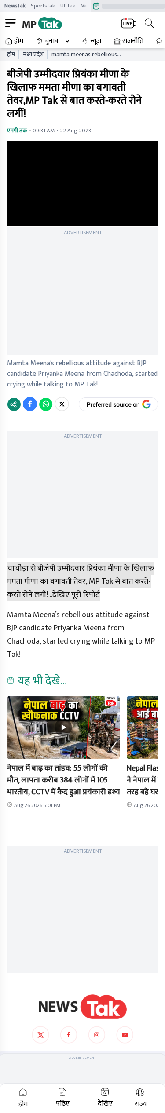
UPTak (67, 6)
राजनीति (132, 41)
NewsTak (15, 6)
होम (18, 41)
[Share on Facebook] (30, 404)
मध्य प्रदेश (33, 54)
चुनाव (51, 41)
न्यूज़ (95, 41)
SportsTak (43, 6)
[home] (83, 1006)
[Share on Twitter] (62, 404)
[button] (63, 727)
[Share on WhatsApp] (46, 404)
